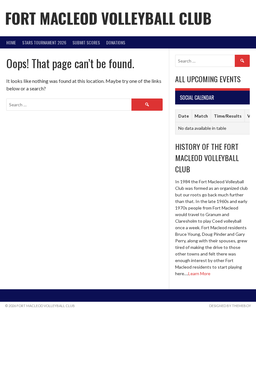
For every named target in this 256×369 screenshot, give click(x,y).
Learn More (199, 273)
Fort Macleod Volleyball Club (108, 18)
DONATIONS (115, 42)
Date (183, 116)
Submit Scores (86, 42)
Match (201, 116)
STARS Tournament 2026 (44, 42)
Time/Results (228, 116)
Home (11, 42)
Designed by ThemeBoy (230, 306)
